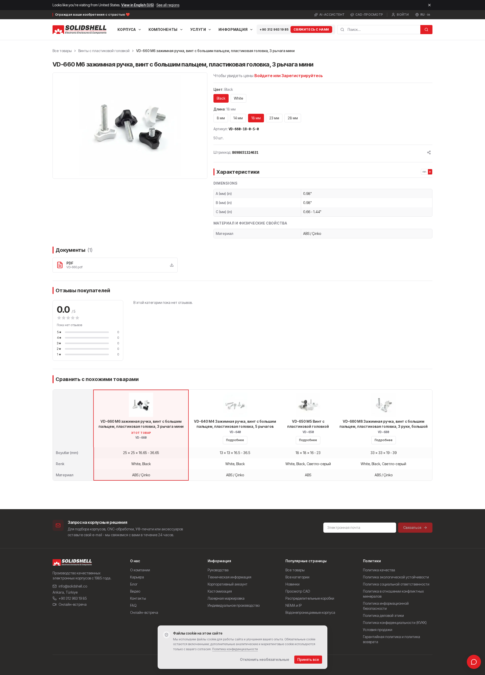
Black (221, 98)
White (238, 98)
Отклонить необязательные (264, 659)
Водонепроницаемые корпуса (310, 612)
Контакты (138, 598)
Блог (134, 584)
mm (424, 171)
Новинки (292, 584)
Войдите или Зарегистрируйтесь (288, 75)
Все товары (62, 51)
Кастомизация (220, 591)
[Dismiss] (429, 5)
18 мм (256, 118)
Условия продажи (377, 629)
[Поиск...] (426, 29)
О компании (140, 570)
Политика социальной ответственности (396, 584)
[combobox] (378, 29)
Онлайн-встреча (73, 604)
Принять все (308, 659)
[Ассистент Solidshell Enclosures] (474, 662)
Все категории (297, 577)
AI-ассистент (332, 14)
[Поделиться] (428, 152)
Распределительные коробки (309, 598)
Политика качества (379, 570)
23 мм (274, 118)
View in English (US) (137, 5)
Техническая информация (229, 577)
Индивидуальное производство (234, 605)
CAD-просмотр (369, 14)
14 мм (238, 118)
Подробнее (235, 440)
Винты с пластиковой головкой (104, 51)
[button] (130, 126)
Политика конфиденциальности (235, 649)
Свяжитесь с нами (311, 29)
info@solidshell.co (73, 586)
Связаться (412, 527)
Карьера (137, 577)
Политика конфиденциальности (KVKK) (395, 622)
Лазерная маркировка (226, 598)
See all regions (167, 5)
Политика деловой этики (383, 615)
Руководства (218, 570)
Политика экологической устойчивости (396, 577)
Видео (135, 591)
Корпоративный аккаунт (228, 584)
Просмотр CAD (297, 591)
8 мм (221, 118)
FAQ (133, 605)
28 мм (293, 118)
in (430, 171)
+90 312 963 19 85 (274, 29)
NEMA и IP (293, 605)
